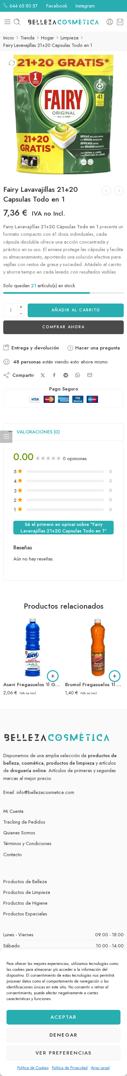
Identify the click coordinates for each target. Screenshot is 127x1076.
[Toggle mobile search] (17, 21)
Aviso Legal (100, 1068)
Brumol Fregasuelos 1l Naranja (94, 684)
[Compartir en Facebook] (54, 375)
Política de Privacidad (70, 1068)
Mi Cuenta (13, 811)
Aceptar (63, 1017)
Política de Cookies (33, 1068)
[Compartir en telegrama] (65, 375)
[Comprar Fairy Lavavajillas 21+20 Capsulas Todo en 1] (63, 114)
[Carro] (120, 22)
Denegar (63, 1035)
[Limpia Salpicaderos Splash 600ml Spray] (106, 190)
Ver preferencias (63, 1052)
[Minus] (21, 313)
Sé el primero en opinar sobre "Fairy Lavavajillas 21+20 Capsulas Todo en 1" (63, 527)
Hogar (47, 37)
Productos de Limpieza (26, 892)
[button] (53, 676)
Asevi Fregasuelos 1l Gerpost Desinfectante (32, 684)
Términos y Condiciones (27, 843)
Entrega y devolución (34, 347)
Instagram (84, 5)
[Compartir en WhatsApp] (77, 375)
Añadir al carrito (75, 310)
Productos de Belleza (25, 881)
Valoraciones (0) (38, 431)
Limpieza (69, 37)
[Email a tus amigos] (89, 375)
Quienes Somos (19, 832)
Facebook (56, 5)
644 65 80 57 (23, 5)
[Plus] (21, 307)
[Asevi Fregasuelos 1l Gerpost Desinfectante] (32, 647)
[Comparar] (12, 63)
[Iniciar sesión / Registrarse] (110, 22)
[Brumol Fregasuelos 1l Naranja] (94, 647)
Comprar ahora (63, 327)
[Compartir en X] (42, 375)
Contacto (12, 854)
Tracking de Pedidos (24, 821)
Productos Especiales (25, 913)
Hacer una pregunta (97, 347)
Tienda (28, 37)
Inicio (8, 37)
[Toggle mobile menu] (7, 22)
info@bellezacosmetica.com (45, 792)
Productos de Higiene (25, 902)
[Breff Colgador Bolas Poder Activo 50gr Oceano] (119, 190)
